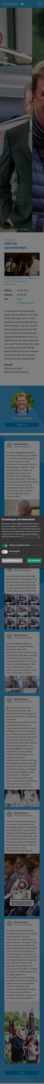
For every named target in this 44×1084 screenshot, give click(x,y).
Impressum (6, 539)
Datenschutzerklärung (31, 537)
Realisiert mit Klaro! (35, 565)
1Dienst (13, 548)
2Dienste (13, 554)
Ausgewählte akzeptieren (12, 560)
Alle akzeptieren (34, 560)
